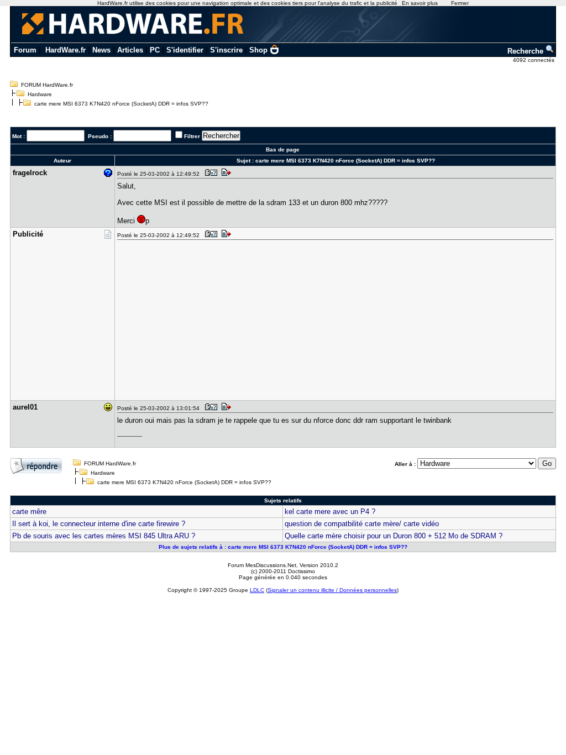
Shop (258, 50)
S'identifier (184, 50)
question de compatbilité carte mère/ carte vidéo (362, 524)
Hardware (40, 94)
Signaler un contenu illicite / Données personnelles (332, 590)
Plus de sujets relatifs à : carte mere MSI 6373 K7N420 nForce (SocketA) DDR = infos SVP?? (283, 547)
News (101, 50)
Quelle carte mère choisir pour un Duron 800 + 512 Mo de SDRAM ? (393, 536)
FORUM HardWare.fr (47, 85)
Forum (25, 50)
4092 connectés (534, 60)
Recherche (526, 51)
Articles (130, 50)
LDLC (257, 590)
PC (155, 50)
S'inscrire (226, 50)
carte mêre (29, 511)
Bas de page (283, 149)
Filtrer (192, 136)
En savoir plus (420, 3)
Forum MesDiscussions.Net (262, 565)
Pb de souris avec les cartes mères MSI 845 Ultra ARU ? (103, 536)
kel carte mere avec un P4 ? (330, 511)
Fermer (460, 3)
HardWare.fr (65, 50)
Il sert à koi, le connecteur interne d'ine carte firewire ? (98, 524)
